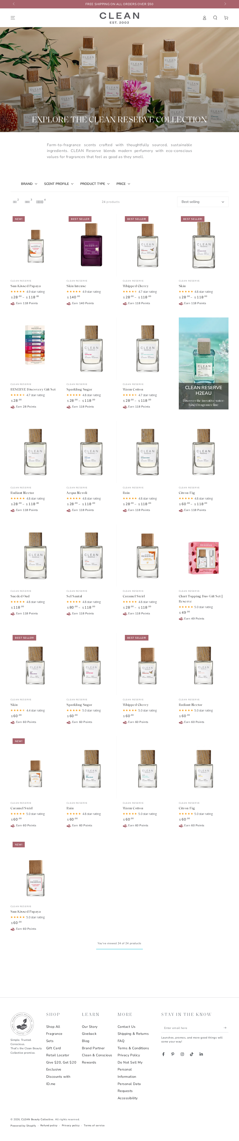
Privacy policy (71, 1125)
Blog (85, 1041)
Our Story (90, 1026)
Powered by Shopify (23, 1125)
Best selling (190, 201)
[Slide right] (224, 4)
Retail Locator (57, 1055)
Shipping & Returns (133, 1033)
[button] (215, 17)
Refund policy (49, 1125)
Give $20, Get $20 (61, 1062)
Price (121, 184)
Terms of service (94, 1125)
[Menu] (12, 17)
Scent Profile (56, 184)
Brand (27, 184)
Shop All (53, 1026)
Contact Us (126, 1026)
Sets (49, 1041)
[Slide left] (14, 4)
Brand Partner (93, 1048)
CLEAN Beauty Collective (37, 1119)
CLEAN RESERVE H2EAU (203, 390)
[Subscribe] (226, 1027)
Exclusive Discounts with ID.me (58, 1076)
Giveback (89, 1033)
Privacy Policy (129, 1055)
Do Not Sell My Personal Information (130, 1069)
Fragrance (54, 1033)
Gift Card (53, 1048)
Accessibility (128, 1098)
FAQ (121, 1041)
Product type (92, 184)
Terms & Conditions (133, 1048)
